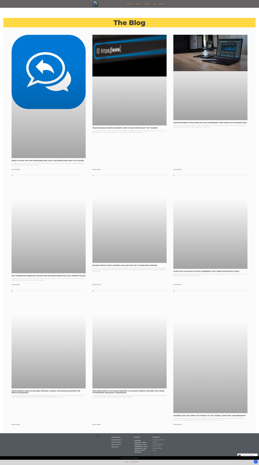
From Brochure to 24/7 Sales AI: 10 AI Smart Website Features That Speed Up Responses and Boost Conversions (128, 392)
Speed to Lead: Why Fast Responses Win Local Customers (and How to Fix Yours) (48, 161)
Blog (154, 3)
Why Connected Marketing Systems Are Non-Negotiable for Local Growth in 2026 (48, 276)
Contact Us (162, 3)
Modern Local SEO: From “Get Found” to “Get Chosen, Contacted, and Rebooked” (209, 416)
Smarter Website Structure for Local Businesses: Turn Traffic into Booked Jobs (210, 123)
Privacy (126, 462)
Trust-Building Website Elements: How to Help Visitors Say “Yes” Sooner (124, 128)
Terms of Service (134, 462)
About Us (129, 3)
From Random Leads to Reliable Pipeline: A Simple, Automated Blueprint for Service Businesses (46, 392)
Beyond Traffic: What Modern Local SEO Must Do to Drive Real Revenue (124, 265)
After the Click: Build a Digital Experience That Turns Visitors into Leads (206, 271)
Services (137, 3)
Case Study (146, 3)
